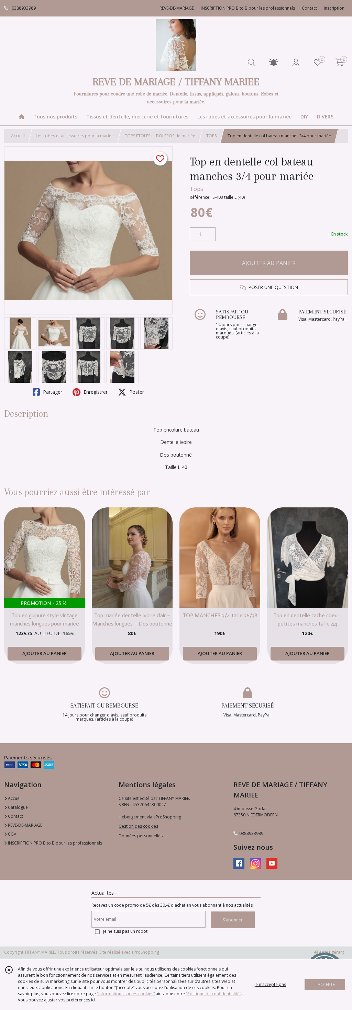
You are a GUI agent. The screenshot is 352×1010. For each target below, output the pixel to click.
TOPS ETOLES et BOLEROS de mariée (160, 136)
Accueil (18, 136)
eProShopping (145, 952)
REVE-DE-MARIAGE (24, 825)
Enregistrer (95, 392)
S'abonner (233, 920)
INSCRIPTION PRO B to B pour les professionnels (54, 843)
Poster (136, 392)
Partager (52, 392)
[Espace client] (295, 62)
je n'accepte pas (270, 984)
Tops (196, 189)
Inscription (334, 8)
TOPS (211, 136)
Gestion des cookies (138, 826)
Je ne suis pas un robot (125, 931)
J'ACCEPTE (325, 984)
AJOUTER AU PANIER (269, 263)
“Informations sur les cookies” (126, 994)
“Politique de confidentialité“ (213, 994)
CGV (11, 834)
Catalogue (17, 807)
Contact (309, 8)
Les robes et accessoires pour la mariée (75, 136)
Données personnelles (141, 836)
